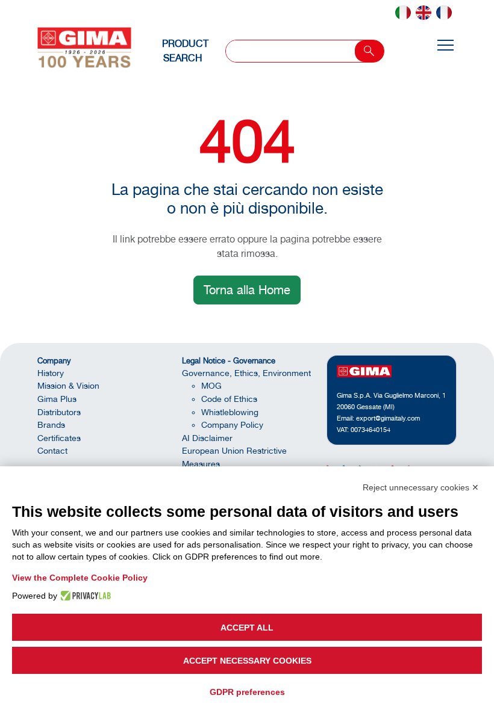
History (50, 373)
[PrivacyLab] (84, 596)
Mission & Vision (68, 385)
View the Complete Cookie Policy (80, 577)
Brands (51, 424)
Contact (52, 450)
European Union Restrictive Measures (234, 457)
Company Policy (232, 424)
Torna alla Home (247, 290)
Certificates (59, 438)
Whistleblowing (229, 412)
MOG (211, 385)
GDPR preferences (247, 692)
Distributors (59, 412)
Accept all (247, 627)
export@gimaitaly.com (388, 418)
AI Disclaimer (207, 438)
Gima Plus (57, 399)
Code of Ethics (229, 399)
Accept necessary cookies (247, 660)
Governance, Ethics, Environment (246, 373)
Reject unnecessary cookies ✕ (421, 487)
